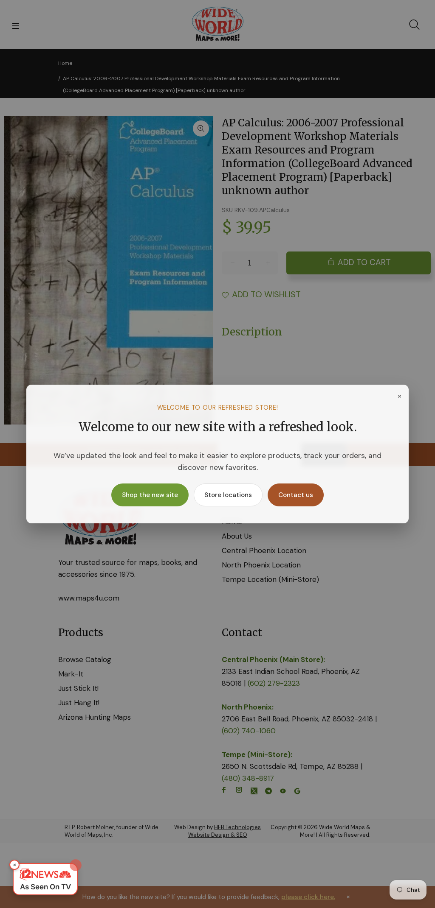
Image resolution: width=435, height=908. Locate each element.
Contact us (295, 495)
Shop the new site (150, 495)
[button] (45, 879)
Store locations (228, 495)
